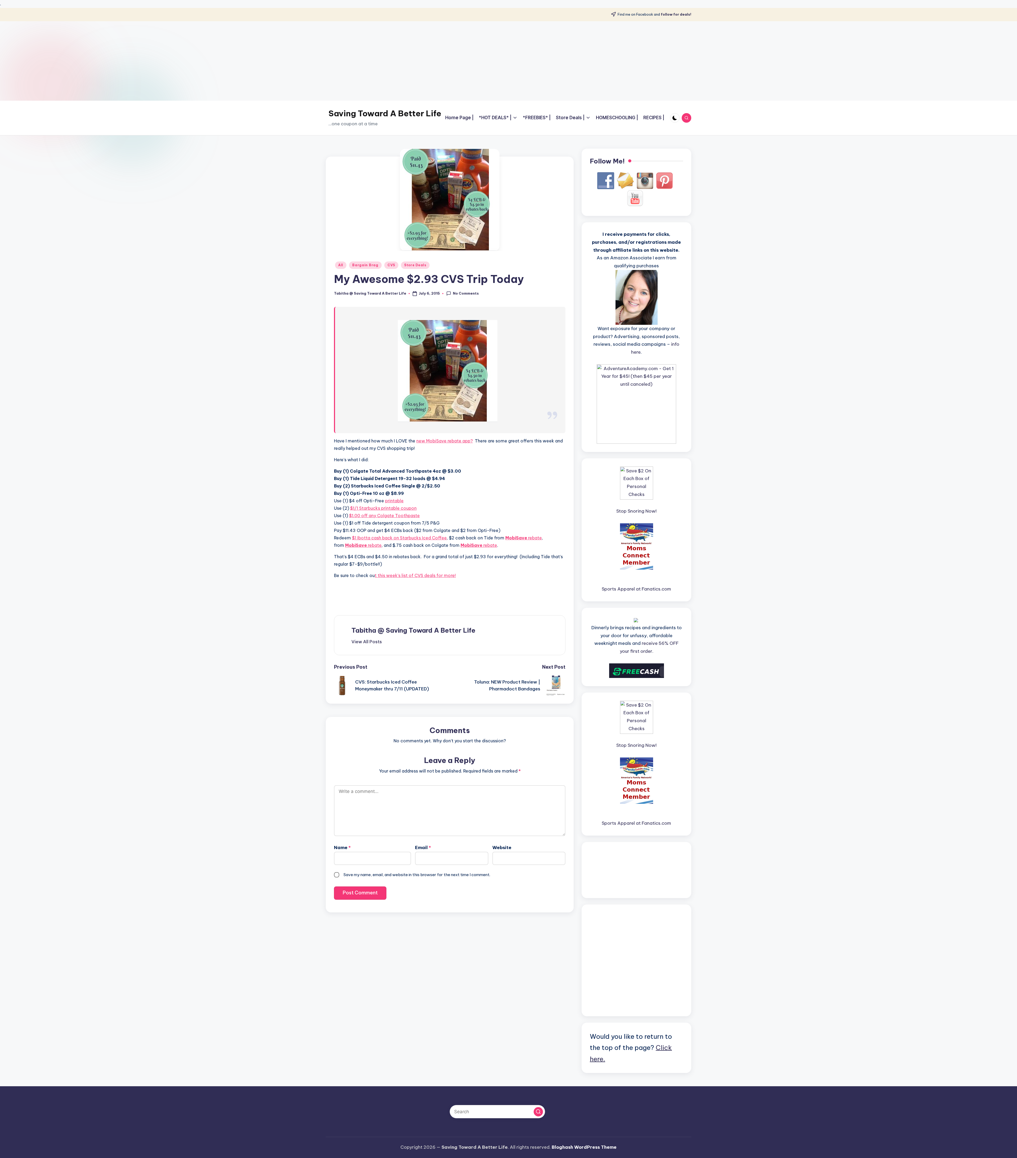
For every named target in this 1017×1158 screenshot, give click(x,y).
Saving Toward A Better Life (384, 113)
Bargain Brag (365, 265)
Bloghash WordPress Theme (584, 1147)
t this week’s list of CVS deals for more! (415, 575)
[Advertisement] (508, 61)
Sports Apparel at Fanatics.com (636, 589)
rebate (523, 537)
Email (423, 847)
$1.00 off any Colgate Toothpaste (384, 515)
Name (342, 847)
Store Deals (415, 265)
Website (501, 847)
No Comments (466, 293)
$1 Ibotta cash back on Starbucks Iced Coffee (399, 537)
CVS (391, 265)
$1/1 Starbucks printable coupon (383, 508)
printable (394, 500)
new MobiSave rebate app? (444, 440)
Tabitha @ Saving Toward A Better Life (413, 630)
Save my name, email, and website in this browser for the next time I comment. (417, 874)
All (340, 265)
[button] (366, 641)
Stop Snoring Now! (636, 511)
